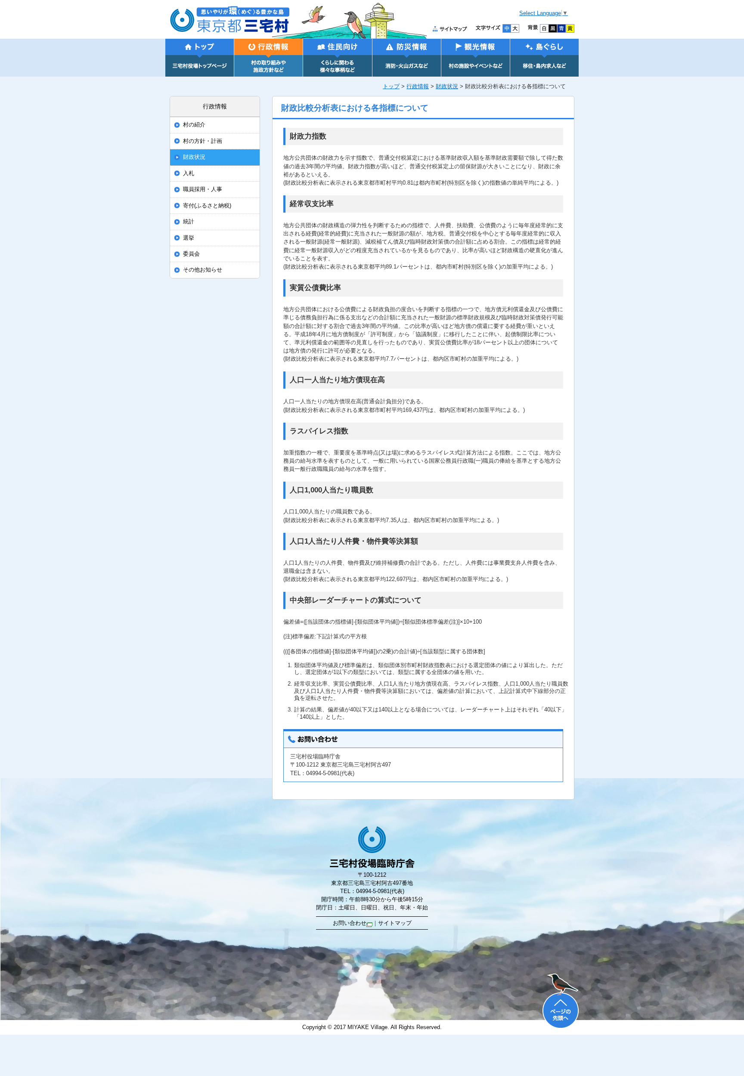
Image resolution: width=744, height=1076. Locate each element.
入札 (188, 173)
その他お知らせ (202, 270)
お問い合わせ (349, 923)
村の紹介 (194, 125)
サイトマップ (395, 923)
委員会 (191, 254)
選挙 (188, 238)
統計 (188, 222)
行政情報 (417, 86)
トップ (391, 86)
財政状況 (447, 86)
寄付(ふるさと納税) (207, 206)
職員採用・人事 (202, 189)
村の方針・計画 (202, 141)
